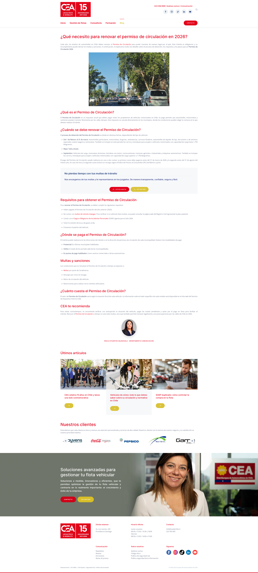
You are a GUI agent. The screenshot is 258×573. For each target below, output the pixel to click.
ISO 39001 (74, 567)
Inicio (63, 23)
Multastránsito (64, 567)
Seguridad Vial (90, 567)
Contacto (191, 23)
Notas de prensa (102, 558)
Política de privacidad (102, 567)
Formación (111, 23)
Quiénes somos (173, 6)
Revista (98, 553)
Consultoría (96, 23)
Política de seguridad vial (140, 556)
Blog (122, 23)
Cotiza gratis (120, 189)
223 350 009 (159, 6)
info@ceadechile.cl (173, 529)
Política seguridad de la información (144, 558)
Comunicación (186, 6)
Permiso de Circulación (122, 44)
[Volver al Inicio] (75, 9)
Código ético (135, 553)
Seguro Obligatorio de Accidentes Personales (91, 218)
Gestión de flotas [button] (78, 23)
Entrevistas (100, 556)
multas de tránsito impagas (85, 214)
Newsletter (100, 551)
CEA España (81, 567)
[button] (197, 9)
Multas (66, 270)
